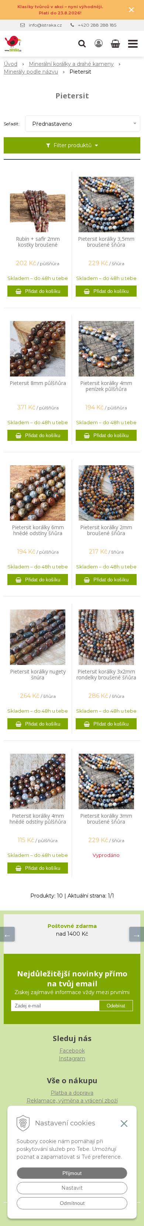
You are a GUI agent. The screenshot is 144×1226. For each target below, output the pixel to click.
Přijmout (72, 1173)
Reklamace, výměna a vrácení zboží (72, 1100)
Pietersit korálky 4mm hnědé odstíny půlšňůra (38, 819)
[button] (82, 43)
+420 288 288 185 (97, 25)
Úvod (10, 64)
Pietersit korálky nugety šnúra (38, 674)
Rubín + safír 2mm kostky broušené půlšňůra (38, 245)
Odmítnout (72, 1203)
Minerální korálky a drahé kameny (71, 64)
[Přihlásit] (99, 43)
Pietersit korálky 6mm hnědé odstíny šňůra (38, 530)
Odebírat (116, 1006)
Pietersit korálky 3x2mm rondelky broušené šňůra (106, 674)
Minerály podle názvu (31, 71)
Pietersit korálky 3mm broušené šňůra (106, 819)
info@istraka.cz (45, 25)
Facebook (72, 1050)
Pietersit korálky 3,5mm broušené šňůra (106, 242)
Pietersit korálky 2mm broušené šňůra (106, 530)
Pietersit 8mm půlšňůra (38, 383)
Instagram (72, 1058)
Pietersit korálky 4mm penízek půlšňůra (106, 386)
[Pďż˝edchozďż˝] (7, 934)
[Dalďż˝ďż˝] (136, 934)
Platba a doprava (72, 1093)
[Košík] (116, 43)
